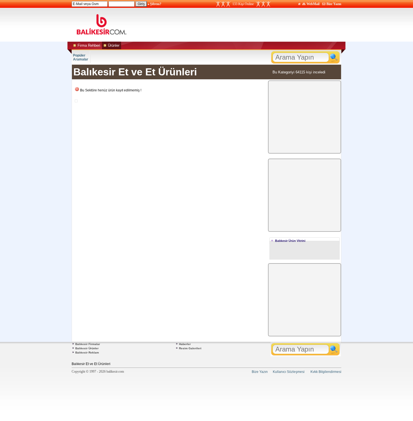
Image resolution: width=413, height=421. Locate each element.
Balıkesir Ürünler (87, 348)
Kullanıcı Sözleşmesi (289, 372)
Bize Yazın (333, 4)
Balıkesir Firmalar (87, 344)
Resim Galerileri (190, 348)
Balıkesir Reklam (87, 352)
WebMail (313, 4)
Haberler (185, 344)
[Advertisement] (259, 24)
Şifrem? (155, 4)
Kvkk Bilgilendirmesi (325, 372)
